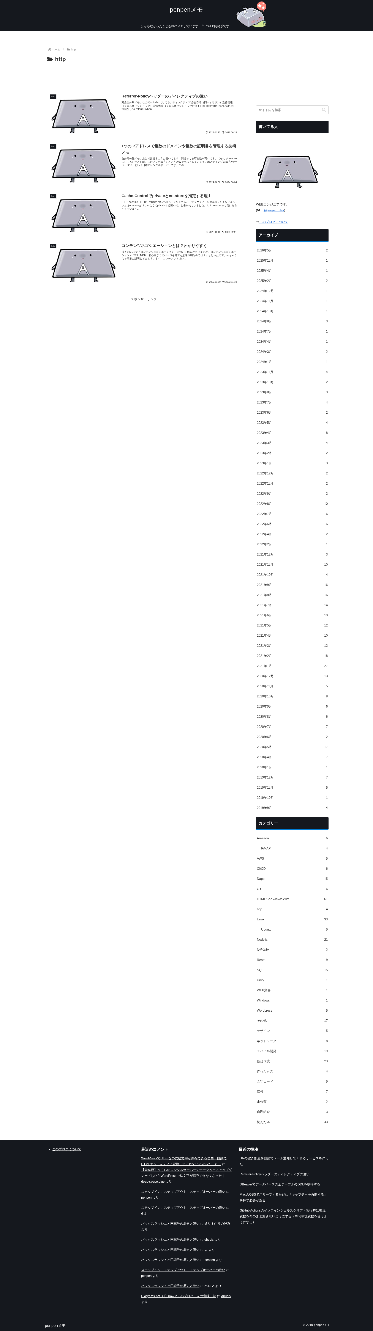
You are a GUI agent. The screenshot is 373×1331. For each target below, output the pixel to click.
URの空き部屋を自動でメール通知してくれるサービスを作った (284, 1161)
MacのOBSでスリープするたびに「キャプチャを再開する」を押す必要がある (283, 1197)
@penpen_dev (274, 210)
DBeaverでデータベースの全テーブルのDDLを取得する (280, 1184)
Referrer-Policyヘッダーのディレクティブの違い (275, 1174)
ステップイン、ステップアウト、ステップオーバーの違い (183, 1191)
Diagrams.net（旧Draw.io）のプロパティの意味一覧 (178, 1296)
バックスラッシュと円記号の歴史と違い (170, 1223)
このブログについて (273, 222)
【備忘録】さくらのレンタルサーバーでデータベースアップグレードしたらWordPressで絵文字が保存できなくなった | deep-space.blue (186, 1175)
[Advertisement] (144, 76)
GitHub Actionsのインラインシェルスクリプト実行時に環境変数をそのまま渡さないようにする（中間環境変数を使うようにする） (283, 1216)
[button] (324, 109)
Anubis (226, 1296)
